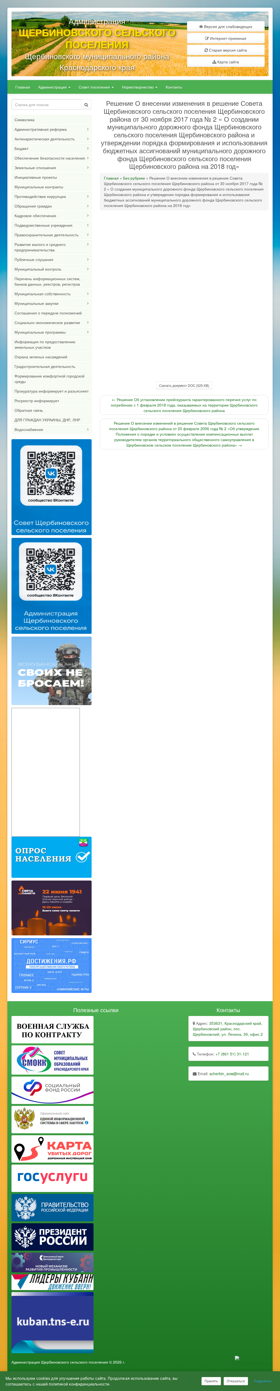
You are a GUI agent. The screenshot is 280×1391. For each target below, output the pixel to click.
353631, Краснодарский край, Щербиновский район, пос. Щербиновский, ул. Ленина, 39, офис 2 (228, 1028)
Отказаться (236, 1381)
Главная (22, 87)
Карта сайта (227, 61)
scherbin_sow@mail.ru (229, 1073)
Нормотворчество (138, 87)
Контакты (174, 87)
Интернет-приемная (227, 38)
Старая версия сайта (227, 50)
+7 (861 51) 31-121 (232, 1054)
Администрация (53, 87)
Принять (211, 1381)
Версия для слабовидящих (227, 26)
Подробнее (263, 1381)
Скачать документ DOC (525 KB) (184, 385)
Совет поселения (95, 87)
